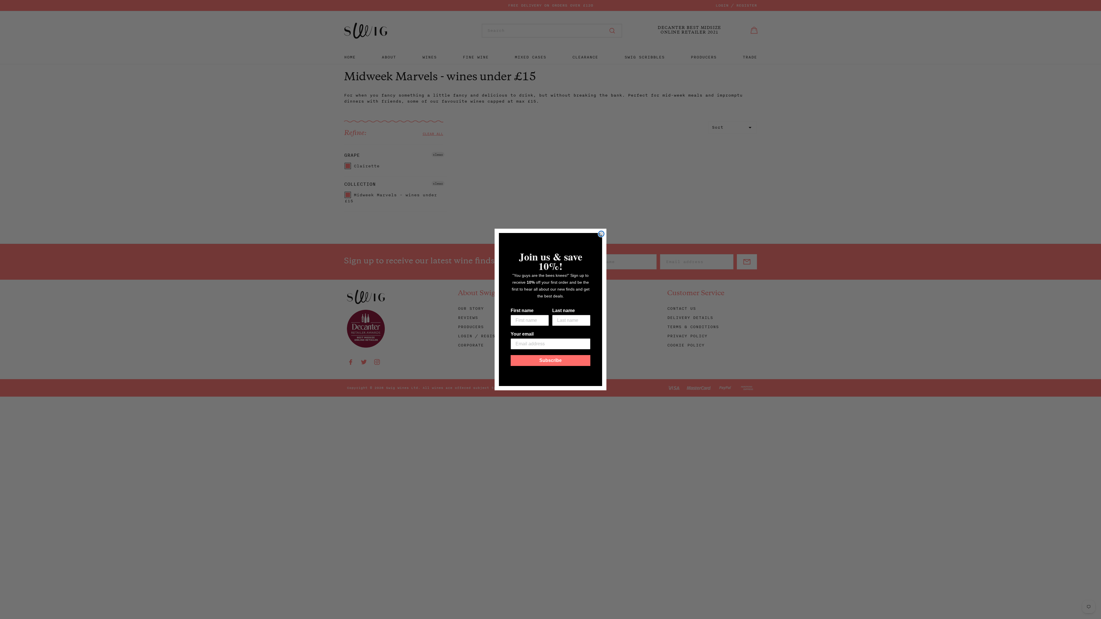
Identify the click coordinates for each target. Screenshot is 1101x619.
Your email (522, 334)
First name (522, 310)
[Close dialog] (601, 234)
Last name (563, 310)
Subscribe (550, 360)
